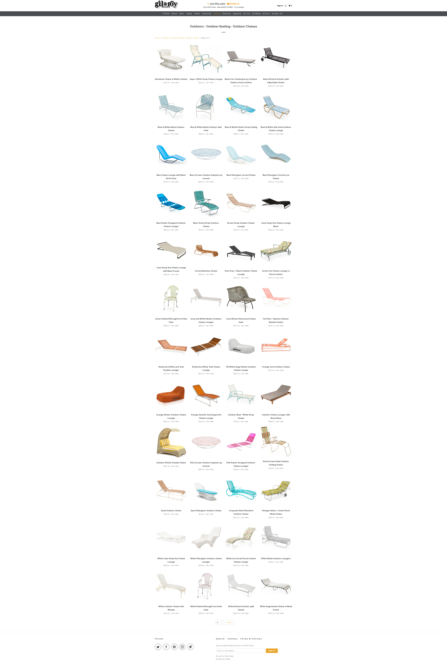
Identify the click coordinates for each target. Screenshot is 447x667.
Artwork (174, 14)
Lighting (189, 14)
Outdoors (216, 14)
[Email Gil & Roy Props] (191, 647)
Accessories (206, 14)
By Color (247, 14)
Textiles (197, 14)
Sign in (280, 6)
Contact (233, 639)
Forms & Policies (251, 639)
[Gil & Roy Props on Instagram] (183, 647)
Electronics (227, 14)
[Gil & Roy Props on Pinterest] (175, 647)
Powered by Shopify (223, 659)
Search (220, 639)
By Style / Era (277, 14)
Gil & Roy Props (228, 656)
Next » (230, 622)
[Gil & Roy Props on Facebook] (167, 647)
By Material (256, 14)
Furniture (166, 14)
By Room (266, 14)
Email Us (234, 3)
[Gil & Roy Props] (167, 5)
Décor (181, 14)
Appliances (237, 14)
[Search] (285, 6)
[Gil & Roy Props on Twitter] (159, 647)
